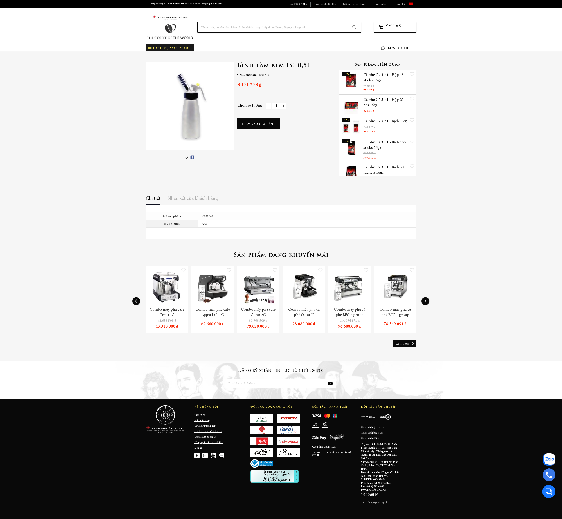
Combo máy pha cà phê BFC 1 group (395, 312)
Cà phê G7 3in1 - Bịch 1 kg (385, 121)
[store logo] (170, 27)
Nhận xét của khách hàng (193, 198)
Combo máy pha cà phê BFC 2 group (349, 312)
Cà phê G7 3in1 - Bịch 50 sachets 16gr (383, 170)
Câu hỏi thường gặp (205, 426)
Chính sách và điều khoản (208, 431)
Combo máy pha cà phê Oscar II (304, 312)
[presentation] (136, 301)
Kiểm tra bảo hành (354, 4)
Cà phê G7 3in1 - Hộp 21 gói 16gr (383, 102)
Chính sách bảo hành (372, 433)
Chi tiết (153, 198)
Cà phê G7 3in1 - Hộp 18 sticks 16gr (383, 77)
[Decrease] (268, 106)
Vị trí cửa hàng (202, 420)
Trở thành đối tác (325, 4)
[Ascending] (283, 106)
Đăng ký (399, 4)
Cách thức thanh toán (324, 447)
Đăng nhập (380, 4)
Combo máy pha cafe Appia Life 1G (212, 312)
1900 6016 (300, 4)
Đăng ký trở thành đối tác (208, 442)
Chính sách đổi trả (371, 438)
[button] (414, 4)
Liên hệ (198, 448)
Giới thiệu (199, 415)
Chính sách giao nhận (372, 427)
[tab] (153, 200)
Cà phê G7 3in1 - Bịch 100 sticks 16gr (384, 145)
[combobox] (279, 27)
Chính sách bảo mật (205, 437)
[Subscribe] (330, 383)
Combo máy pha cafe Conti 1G (167, 312)
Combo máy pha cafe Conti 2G (258, 312)
